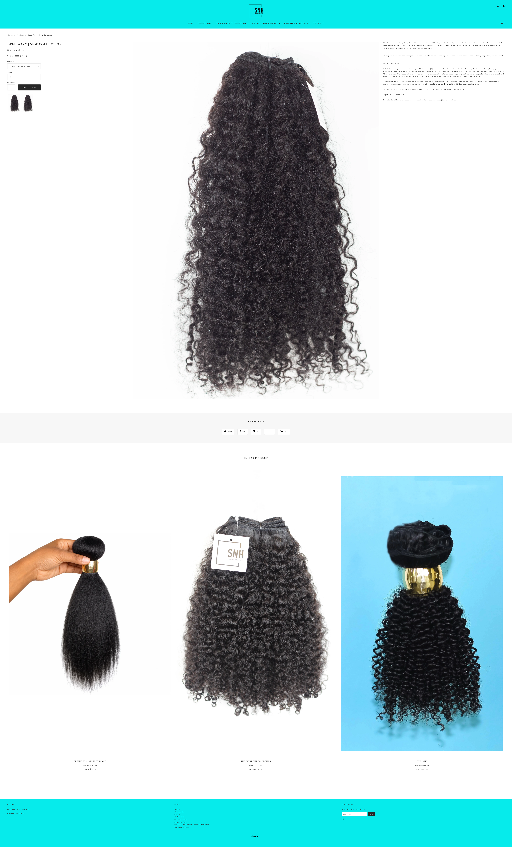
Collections (179, 817)
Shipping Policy (181, 822)
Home (10, 35)
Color (9, 72)
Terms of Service (181, 827)
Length (10, 61)
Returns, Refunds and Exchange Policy (191, 825)
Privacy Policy (180, 819)
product (20, 35)
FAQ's (177, 814)
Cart (502, 23)
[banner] (256, 10)
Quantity (11, 83)
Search (177, 809)
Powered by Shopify (16, 813)
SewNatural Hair (16, 50)
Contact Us (179, 812)
